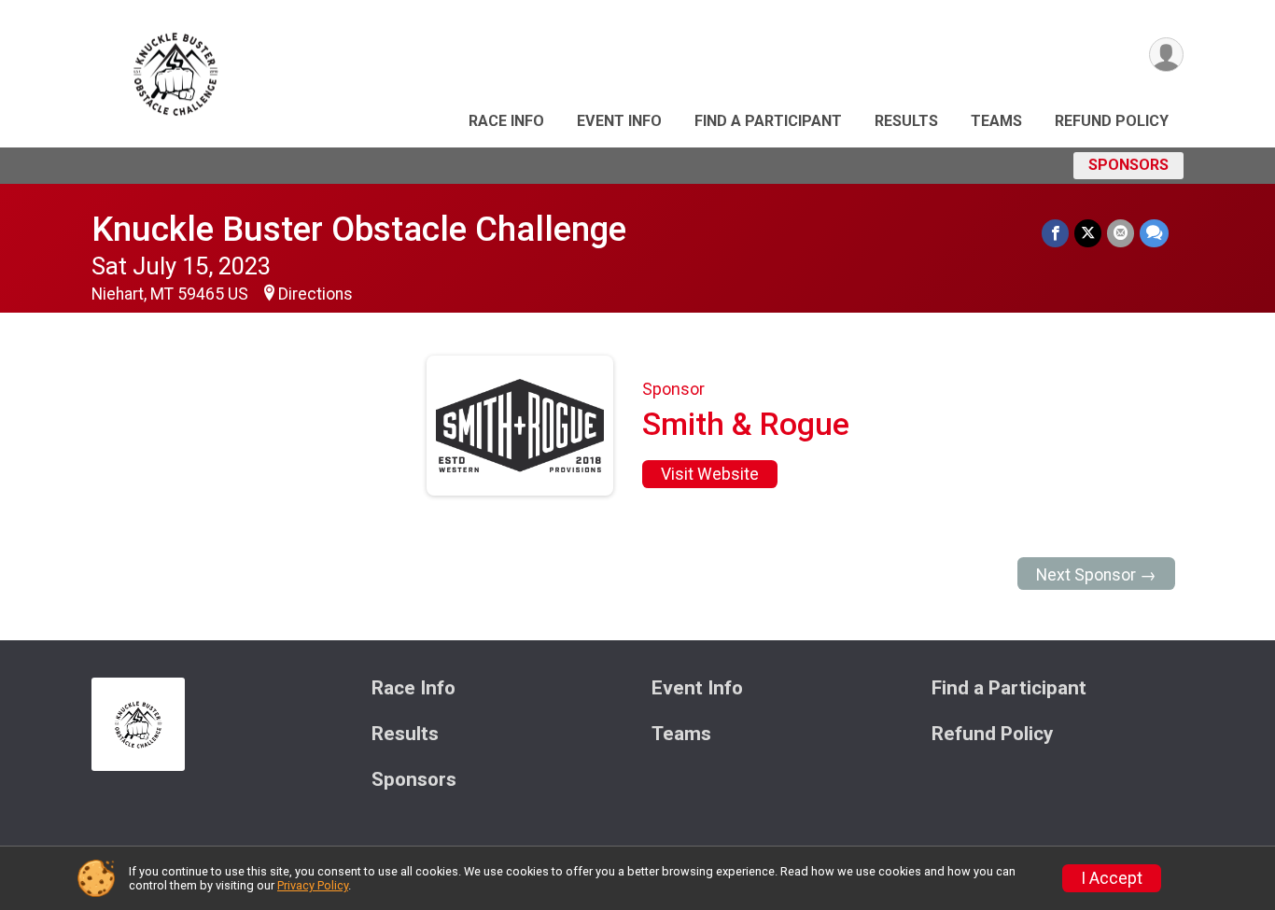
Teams (996, 121)
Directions (315, 294)
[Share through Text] (1154, 232)
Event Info (619, 121)
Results (906, 121)
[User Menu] (1166, 54)
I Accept (1111, 878)
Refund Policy (1112, 121)
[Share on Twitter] (1087, 232)
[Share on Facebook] (1055, 232)
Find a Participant (768, 121)
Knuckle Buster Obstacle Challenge (358, 229)
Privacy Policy (312, 885)
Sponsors (1128, 165)
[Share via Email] (1120, 232)
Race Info (506, 121)
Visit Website (710, 474)
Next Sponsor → (1096, 575)
